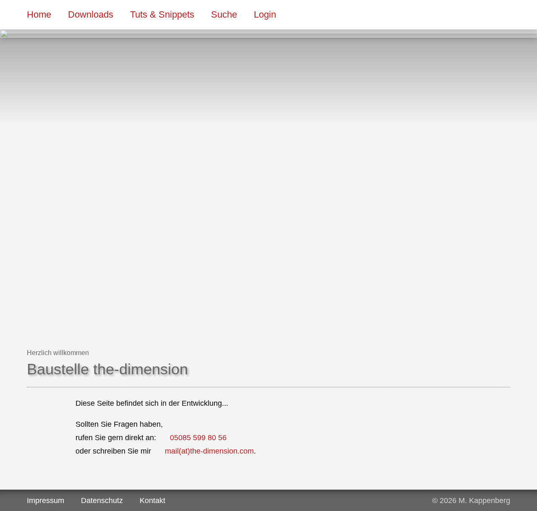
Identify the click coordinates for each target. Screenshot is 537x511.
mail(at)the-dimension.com (209, 451)
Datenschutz (102, 500)
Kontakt (152, 500)
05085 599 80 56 (198, 437)
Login (265, 14)
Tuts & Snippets (162, 14)
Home (39, 14)
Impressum (45, 500)
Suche (224, 14)
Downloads (90, 14)
